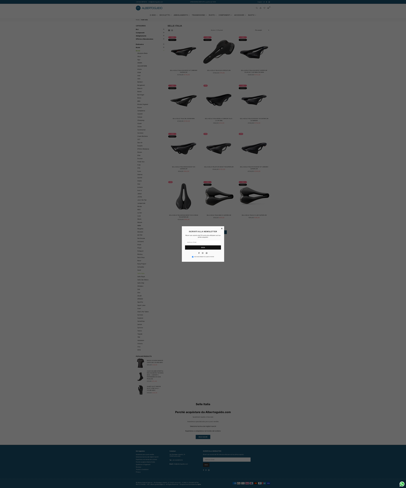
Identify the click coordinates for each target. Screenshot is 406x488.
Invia (203, 247)
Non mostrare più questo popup (204, 256)
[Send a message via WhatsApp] (402, 484)
